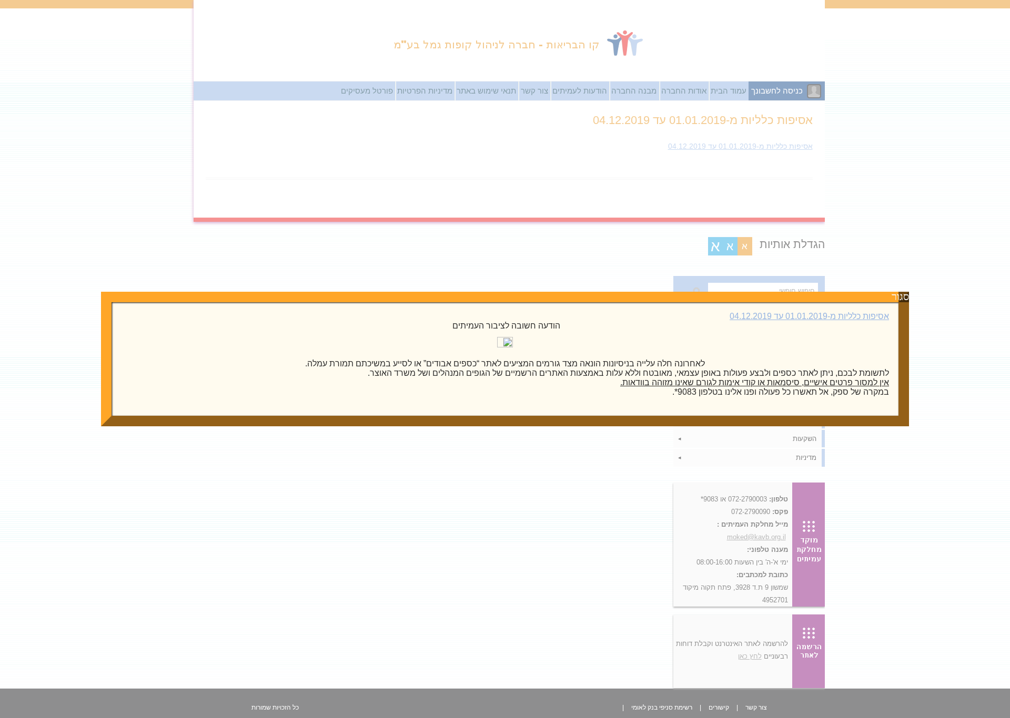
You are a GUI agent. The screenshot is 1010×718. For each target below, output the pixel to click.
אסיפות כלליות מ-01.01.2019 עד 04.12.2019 (809, 316)
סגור (903, 297)
